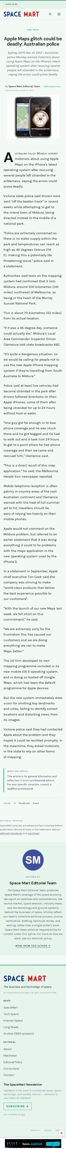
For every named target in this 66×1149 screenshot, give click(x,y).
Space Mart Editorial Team (24, 86)
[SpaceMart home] (21, 14)
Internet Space (13, 1020)
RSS (23, 1114)
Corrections (11, 1068)
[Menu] (58, 14)
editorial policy (41, 938)
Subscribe (11, 4)
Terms (48, 1130)
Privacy (35, 1130)
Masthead (10, 1055)
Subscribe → (17, 1106)
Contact (9, 1075)
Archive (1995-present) (19, 1033)
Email (36, 803)
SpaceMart (11, 1007)
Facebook (24, 803)
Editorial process (52, 86)
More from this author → (33, 946)
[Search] (50, 14)
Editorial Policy (13, 1062)
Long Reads (11, 1027)
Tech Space (11, 1014)
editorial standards (11, 833)
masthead (33, 833)
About (8, 1049)
